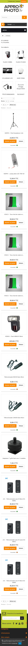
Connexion (18, 1)
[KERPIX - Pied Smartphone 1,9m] (14, 120)
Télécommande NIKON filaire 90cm (14, 377)
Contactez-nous (11, 1)
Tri (1, 98)
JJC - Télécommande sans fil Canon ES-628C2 (14, 540)
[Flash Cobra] (7, 54)
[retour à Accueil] (2, 36)
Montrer (3, 101)
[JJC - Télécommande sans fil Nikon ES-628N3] (14, 568)
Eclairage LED (7, 78)
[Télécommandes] (7, 86)
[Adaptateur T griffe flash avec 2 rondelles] (14, 446)
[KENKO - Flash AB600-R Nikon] (14, 324)
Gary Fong (21, 78)
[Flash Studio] (20, 54)
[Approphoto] (14, 8)
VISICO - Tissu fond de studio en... (14, 214)
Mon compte (5, 637)
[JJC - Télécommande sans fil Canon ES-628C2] (14, 527)
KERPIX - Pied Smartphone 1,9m (14, 133)
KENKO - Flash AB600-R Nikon (14, 336)
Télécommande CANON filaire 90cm (14, 417)
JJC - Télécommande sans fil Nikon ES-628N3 (14, 581)
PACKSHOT (20, 94)
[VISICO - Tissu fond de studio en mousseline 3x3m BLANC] (14, 202)
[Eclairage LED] (7, 70)
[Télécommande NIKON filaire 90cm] (14, 364)
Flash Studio (21, 62)
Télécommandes (8, 94)
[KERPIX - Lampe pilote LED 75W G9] (14, 161)
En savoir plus (14, 643)
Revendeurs (23, 1)
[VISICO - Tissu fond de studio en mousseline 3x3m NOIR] (14, 242)
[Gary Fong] (20, 70)
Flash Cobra (7, 62)
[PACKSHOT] (20, 86)
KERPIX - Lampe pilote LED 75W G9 (14, 173)
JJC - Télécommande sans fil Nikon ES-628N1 (14, 499)
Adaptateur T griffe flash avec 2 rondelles (14, 458)
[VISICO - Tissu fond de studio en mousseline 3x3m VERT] (14, 283)
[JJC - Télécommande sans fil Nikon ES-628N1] (14, 486)
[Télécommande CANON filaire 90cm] (14, 405)
